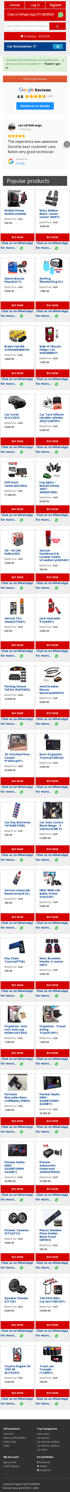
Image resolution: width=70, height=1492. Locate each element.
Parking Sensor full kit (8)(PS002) (17, 688)
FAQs (6, 1445)
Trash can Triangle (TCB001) (46, 1369)
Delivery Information (15, 1437)
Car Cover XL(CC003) (11, 416)
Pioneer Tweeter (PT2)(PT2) (16, 1231)
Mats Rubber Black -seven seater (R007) (49, 213)
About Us (9, 1433)
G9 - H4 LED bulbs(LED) (12, 552)
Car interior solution (48, 1445)
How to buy (10, 1441)
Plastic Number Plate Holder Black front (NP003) (50, 1235)
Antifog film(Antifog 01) (51, 280)
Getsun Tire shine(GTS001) (14, 619)
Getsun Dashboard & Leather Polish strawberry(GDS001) (54, 555)
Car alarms (43, 1437)
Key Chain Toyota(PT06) (14, 959)
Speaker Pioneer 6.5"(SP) (16, 1299)
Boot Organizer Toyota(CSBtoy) (51, 755)
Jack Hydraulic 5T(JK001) (49, 619)
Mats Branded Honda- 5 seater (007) (51, 961)
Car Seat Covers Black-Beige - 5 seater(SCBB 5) (51, 825)
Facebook (44, 1462)
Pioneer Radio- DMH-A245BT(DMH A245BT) (50, 1099)
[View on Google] (12, 127)
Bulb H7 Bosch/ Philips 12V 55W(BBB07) (50, 349)
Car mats (42, 1449)
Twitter (43, 1466)
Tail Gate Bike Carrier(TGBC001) (52, 1299)
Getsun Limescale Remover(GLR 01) (17, 891)
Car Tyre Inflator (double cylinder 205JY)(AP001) (51, 417)
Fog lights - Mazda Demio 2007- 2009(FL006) (49, 487)
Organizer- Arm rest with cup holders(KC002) (15, 1029)
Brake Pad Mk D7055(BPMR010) (16, 348)
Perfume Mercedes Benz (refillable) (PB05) (17, 1097)
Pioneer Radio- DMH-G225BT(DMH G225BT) (15, 1167)
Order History (11, 1466)
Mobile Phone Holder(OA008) (15, 212)
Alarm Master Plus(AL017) (14, 280)
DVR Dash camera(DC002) (15, 484)
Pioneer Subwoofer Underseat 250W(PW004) (49, 1167)
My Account (10, 1462)
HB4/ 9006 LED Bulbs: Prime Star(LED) (49, 893)
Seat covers (43, 1433)
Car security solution (48, 1441)
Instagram (45, 1470)
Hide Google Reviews (35, 79)
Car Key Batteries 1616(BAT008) (17, 824)
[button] (3, 144)
